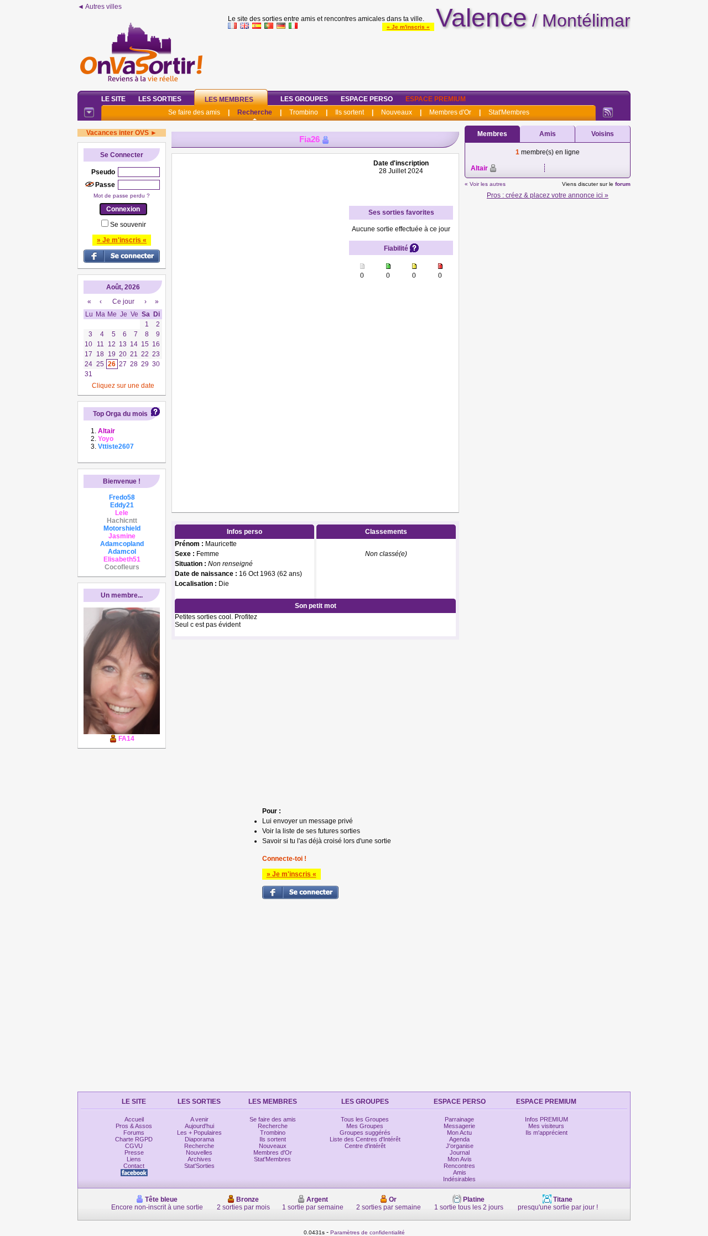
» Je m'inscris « (408, 27)
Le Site (113, 99)
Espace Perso (367, 99)
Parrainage (459, 1119)
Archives (199, 1159)
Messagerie (459, 1126)
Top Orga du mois (120, 414)
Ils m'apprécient (546, 1132)
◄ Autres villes (99, 7)
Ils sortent (349, 112)
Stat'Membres (508, 112)
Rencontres (459, 1165)
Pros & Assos (134, 1126)
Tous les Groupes (365, 1119)
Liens (134, 1159)
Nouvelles (199, 1152)
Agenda (459, 1139)
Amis (547, 134)
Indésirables (459, 1179)
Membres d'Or (450, 112)
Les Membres (229, 99)
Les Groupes (304, 99)
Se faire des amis (194, 112)
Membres (492, 134)
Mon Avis (459, 1159)
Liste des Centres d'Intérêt (365, 1139)
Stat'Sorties (199, 1165)
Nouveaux (396, 112)
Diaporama (199, 1139)
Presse (134, 1152)
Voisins (602, 134)
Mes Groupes (364, 1126)
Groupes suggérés (365, 1132)
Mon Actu (459, 1132)
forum (623, 184)
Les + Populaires (199, 1132)
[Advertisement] (429, 57)
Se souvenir (128, 224)
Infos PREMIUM (546, 1119)
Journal (460, 1152)
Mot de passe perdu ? (121, 196)
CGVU (134, 1145)
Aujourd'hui (199, 1126)
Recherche (254, 112)
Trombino (303, 112)
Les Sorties (159, 99)
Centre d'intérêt (365, 1145)
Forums (133, 1132)
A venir (199, 1119)
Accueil (134, 1119)
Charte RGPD (134, 1139)
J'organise (459, 1145)
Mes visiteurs (546, 1126)
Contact (133, 1165)
